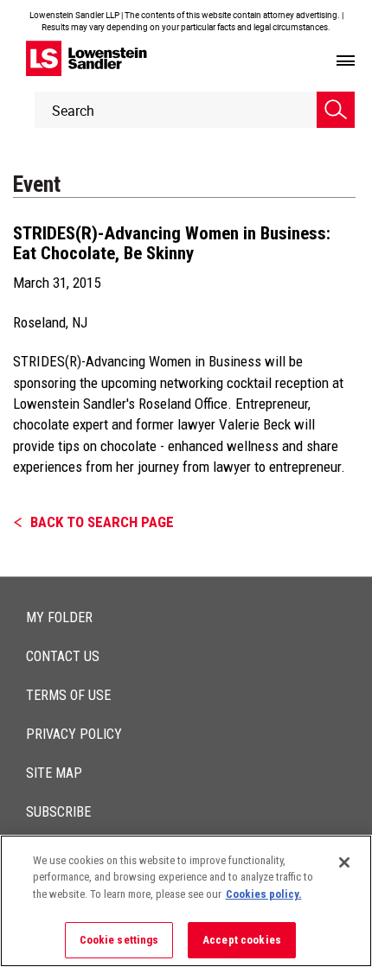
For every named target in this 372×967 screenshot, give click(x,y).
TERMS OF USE (68, 695)
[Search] (336, 110)
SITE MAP (54, 773)
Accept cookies (241, 939)
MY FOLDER (59, 617)
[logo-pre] (86, 58)
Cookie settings (119, 939)
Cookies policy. (264, 893)
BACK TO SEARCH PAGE (102, 522)
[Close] (344, 862)
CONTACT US (62, 656)
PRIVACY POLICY (74, 734)
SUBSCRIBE (58, 812)
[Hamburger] (346, 61)
